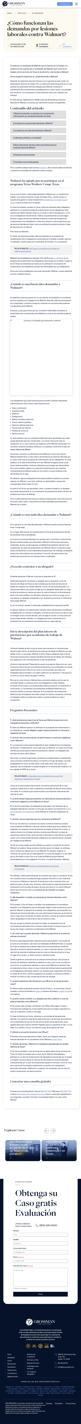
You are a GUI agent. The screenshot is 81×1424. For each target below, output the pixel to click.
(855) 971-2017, (46, 1091)
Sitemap (49, 1403)
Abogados (11, 1357)
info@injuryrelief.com (66, 1367)
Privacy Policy (71, 1403)
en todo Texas (56, 1039)
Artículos (22, 13)
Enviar (40, 1294)
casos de (38, 991)
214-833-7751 (66, 1091)
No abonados (37, 13)
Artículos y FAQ (32, 1360)
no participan (59, 258)
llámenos (43, 168)
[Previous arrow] (45, 1129)
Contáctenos (12, 1373)
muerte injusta (64, 991)
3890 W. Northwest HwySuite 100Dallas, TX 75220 (67, 1356)
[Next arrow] (52, 1129)
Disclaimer (59, 1403)
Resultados (11, 1367)
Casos (9, 1361)
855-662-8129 (63, 1363)
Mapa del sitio (12, 1376)
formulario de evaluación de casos (32, 1094)
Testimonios (11, 1370)
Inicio (9, 13)
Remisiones (11, 1364)
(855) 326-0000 (48, 1225)
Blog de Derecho (33, 1363)
